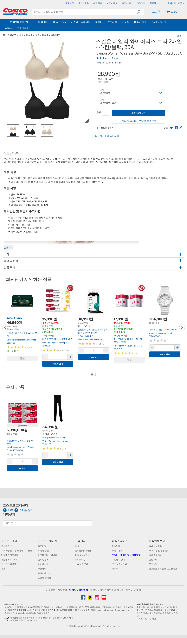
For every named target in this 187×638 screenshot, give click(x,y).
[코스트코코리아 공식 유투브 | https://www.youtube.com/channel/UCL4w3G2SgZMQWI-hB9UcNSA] (104, 598)
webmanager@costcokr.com (116, 610)
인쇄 (179, 35)
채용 (3, 568)
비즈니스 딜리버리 (80, 22)
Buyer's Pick (59, 22)
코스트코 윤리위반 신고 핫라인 (163, 568)
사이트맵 (50, 590)
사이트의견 (80, 559)
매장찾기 (9, 514)
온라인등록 (43, 559)
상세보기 (8, 247)
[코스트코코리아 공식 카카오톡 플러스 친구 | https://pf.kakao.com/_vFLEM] (90, 598)
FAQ (77, 546)
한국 (180, 3)
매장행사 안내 (118, 559)
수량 (98, 112)
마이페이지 (43, 564)
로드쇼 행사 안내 (119, 564)
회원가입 (42, 546)
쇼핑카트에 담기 (138, 113)
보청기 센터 (117, 550)
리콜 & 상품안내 (82, 555)
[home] (15, 11)
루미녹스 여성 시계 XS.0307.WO (163, 329)
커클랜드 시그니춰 (9, 555)
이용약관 (62, 590)
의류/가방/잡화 (17, 35)
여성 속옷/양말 (32, 35)
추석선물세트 (24, 27)
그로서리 (112, 22)
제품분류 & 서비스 (9, 559)
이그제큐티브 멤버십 (47, 555)
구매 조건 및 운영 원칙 (159, 550)
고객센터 (80, 541)
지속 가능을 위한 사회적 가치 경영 (16, 550)
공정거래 (153, 559)
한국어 (153, 3)
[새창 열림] (7, 619)
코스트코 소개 (9, 541)
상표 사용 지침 (133, 590)
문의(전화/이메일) (83, 550)
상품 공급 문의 (155, 546)
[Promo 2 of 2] (95, 375)
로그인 (156, 11)
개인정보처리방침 (78, 590)
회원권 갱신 (43, 550)
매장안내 (116, 546)
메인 (5, 35)
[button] (140, 12)
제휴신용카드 (44, 573)
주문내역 (42, 568)
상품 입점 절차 (155, 555)
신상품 (125, 22)
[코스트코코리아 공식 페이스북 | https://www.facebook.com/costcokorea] (83, 598)
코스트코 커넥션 (8, 564)
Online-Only (140, 22)
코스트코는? (6, 546)
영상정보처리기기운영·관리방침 (107, 590)
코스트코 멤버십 (47, 541)
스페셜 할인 (42, 22)
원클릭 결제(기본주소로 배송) (138, 120)
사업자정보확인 (42, 613)
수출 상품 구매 (81, 564)
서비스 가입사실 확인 (146, 618)
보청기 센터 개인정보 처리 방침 (126, 555)
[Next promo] (182, 327)
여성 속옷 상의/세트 (51, 35)
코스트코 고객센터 (15, 505)
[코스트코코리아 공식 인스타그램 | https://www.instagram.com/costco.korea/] (97, 598)
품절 (22, 358)
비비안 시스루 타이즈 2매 (53, 437)
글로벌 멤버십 (44, 577)
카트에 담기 (58, 363)
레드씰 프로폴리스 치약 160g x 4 (57, 339)
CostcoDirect (159, 22)
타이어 (98, 22)
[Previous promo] (5, 327)
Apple (8, 27)
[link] (171, 128)
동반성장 (153, 564)
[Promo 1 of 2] (92, 375)
